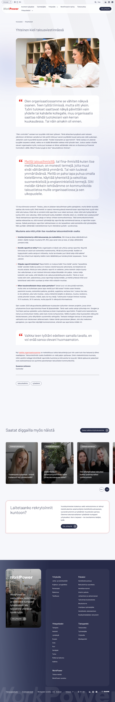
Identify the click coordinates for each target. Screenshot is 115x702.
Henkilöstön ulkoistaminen (87, 611)
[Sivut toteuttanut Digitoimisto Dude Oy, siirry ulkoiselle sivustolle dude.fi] (105, 692)
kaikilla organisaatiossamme (29, 353)
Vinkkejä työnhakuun (17, 446)
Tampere (55, 628)
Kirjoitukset (29, 22)
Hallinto (55, 662)
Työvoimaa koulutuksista (86, 600)
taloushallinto (23, 383)
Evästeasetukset (27, 692)
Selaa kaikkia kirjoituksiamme (93, 430)
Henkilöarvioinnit (84, 588)
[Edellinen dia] (101, 489)
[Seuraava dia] (107, 489)
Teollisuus (55, 596)
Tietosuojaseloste (12, 692)
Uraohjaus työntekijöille (86, 607)
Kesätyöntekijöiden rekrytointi (88, 615)
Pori (53, 646)
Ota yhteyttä (105, 9)
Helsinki (55, 631)
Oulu (54, 643)
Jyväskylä (55, 635)
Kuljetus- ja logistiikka (59, 585)
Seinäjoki (55, 650)
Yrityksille (81, 635)
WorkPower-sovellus (59, 678)
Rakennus (55, 592)
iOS (53, 692)
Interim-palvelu (83, 592)
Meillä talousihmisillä (39, 161)
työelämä (36, 383)
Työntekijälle (82, 631)
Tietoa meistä (57, 674)
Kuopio (54, 639)
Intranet (6, 2)
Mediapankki (82, 639)
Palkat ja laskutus (58, 658)
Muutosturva (82, 603)
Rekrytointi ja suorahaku (86, 585)
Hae (99, 2)
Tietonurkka (82, 628)
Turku (54, 654)
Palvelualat (56, 588)
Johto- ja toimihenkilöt (60, 581)
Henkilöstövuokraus (85, 581)
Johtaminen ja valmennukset (88, 596)
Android (58, 692)
